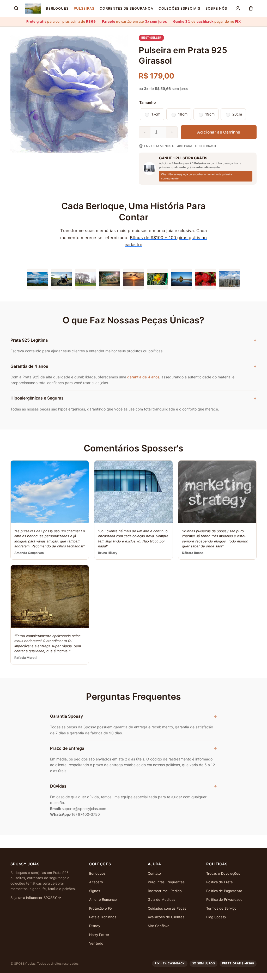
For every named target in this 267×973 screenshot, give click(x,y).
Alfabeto (96, 882)
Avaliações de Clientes (166, 917)
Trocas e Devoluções (223, 873)
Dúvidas (58, 786)
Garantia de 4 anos (29, 366)
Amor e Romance (103, 899)
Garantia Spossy (66, 716)
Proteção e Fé (100, 908)
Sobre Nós (216, 8)
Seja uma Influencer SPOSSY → (35, 898)
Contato (154, 873)
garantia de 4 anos (143, 377)
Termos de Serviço (221, 908)
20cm (237, 114)
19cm (210, 114)
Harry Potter (99, 935)
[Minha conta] (238, 8)
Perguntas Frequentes (166, 882)
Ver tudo (96, 943)
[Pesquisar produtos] (16, 8)
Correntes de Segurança (126, 8)
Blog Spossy (216, 917)
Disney (94, 926)
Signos (94, 891)
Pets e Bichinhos (102, 917)
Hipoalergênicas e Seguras (37, 398)
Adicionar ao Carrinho (218, 132)
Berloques (57, 8)
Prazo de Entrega (67, 748)
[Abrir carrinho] (251, 8)
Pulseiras (84, 8)
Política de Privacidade (224, 899)
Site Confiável (159, 926)
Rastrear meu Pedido (165, 891)
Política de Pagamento (224, 891)
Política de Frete (219, 882)
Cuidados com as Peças (167, 908)
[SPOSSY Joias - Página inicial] (33, 8)
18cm (182, 114)
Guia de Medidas (161, 899)
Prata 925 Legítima (29, 340)
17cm (155, 114)
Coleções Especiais (179, 8)
